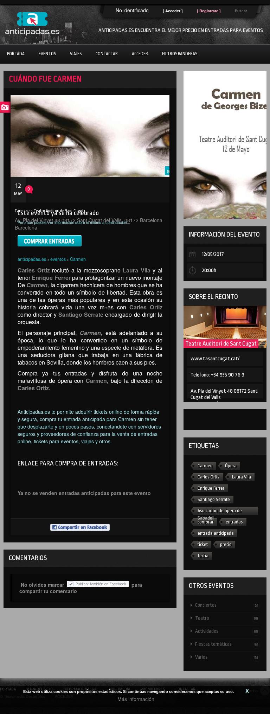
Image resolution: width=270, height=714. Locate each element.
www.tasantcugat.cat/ (215, 359)
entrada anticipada (216, 533)
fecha (203, 555)
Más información (135, 698)
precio (226, 544)
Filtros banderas (179, 53)
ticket (203, 544)
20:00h (209, 271)
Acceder (140, 53)
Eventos (47, 53)
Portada (16, 53)
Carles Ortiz (209, 477)
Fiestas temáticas (226, 644)
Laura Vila (241, 477)
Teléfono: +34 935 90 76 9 (217, 375)
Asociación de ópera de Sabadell (220, 511)
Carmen (78, 259)
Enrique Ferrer (211, 488)
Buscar (241, 10)
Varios (226, 657)
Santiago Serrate (214, 499)
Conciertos (226, 605)
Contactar (107, 53)
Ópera (231, 465)
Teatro (226, 618)
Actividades (226, 631)
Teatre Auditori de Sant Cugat (221, 343)
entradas (234, 522)
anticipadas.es (32, 259)
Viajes (76, 53)
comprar (205, 522)
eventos (58, 259)
